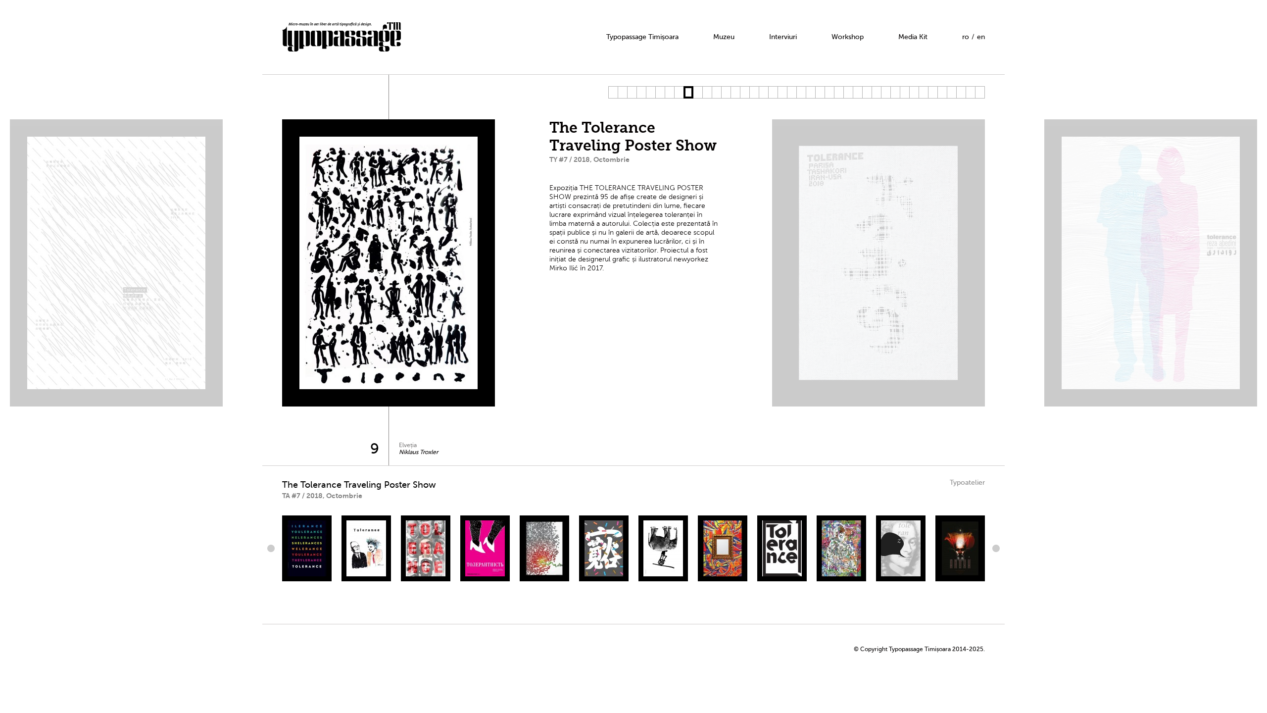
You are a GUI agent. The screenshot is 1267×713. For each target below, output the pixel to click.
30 (885, 92)
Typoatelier (967, 482)
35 (932, 92)
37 (951, 92)
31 (895, 92)
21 (801, 92)
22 (810, 92)
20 (791, 92)
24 (829, 92)
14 (735, 92)
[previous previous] (272, 548)
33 (914, 92)
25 (838, 92)
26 (848, 92)
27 (857, 92)
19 (782, 92)
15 (744, 92)
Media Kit (912, 37)
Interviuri (783, 37)
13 (726, 92)
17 (763, 92)
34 (923, 92)
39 (970, 92)
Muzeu (723, 37)
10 (697, 92)
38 (961, 92)
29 (876, 92)
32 (904, 92)
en (981, 37)
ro (965, 37)
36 (942, 92)
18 (773, 92)
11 (707, 92)
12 (716, 92)
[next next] (995, 548)
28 (867, 92)
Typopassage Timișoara (642, 37)
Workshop (847, 37)
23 (820, 92)
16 (754, 92)
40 (979, 92)
